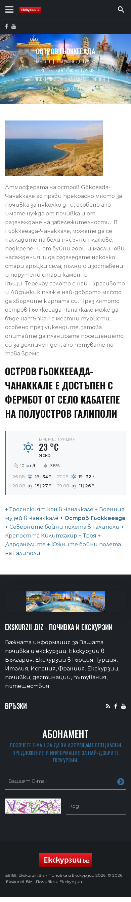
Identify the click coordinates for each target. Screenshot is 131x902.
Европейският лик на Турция (65, 70)
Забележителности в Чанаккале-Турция (65, 78)
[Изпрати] (121, 781)
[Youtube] (123, 706)
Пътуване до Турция (77, 61)
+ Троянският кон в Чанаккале (49, 509)
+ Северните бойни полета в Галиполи (62, 527)
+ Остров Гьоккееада (91, 518)
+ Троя (86, 535)
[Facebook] (115, 706)
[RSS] (108, 706)
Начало (42, 61)
